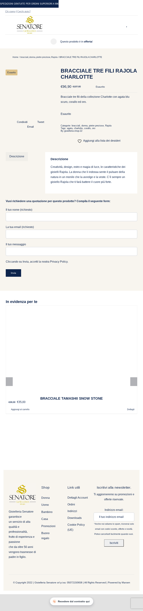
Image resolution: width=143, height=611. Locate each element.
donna (84, 125)
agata (70, 128)
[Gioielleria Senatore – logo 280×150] (29, 16)
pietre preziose (96, 125)
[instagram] (131, 11)
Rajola (108, 125)
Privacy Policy (58, 261)
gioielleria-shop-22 (73, 131)
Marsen (126, 582)
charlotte (78, 128)
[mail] (137, 11)
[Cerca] (122, 25)
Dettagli (130, 409)
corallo (87, 128)
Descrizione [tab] (16, 156)
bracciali (76, 125)
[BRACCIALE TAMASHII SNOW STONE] (71, 349)
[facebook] (126, 11)
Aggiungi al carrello (20, 409)
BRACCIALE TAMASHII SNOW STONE (71, 398)
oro (93, 128)
